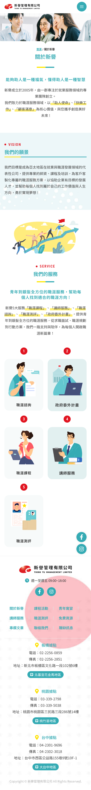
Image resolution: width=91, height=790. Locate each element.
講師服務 (16, 618)
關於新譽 (16, 608)
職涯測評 (41, 618)
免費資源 (66, 618)
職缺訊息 (66, 627)
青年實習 (66, 608)
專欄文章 (16, 627)
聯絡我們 (41, 627)
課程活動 (41, 608)
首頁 (39, 49)
